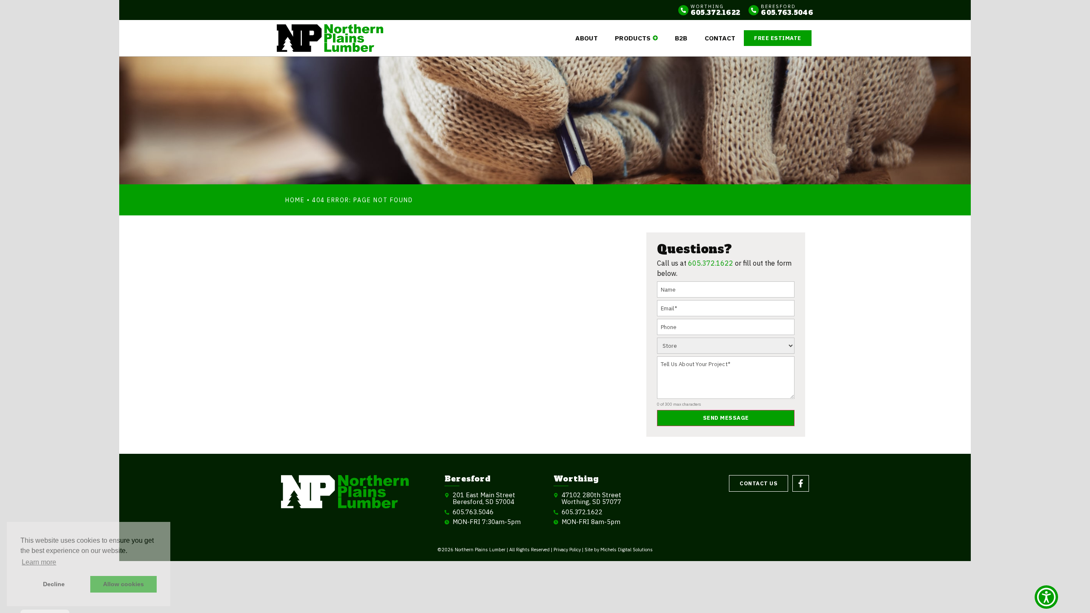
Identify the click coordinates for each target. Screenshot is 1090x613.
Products (633, 38)
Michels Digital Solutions (626, 550)
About (586, 38)
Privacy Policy (567, 550)
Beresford (778, 6)
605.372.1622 (710, 263)
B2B (681, 38)
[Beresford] (754, 10)
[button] (1046, 597)
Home (295, 200)
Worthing (707, 6)
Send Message (726, 417)
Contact (720, 38)
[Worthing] (683, 10)
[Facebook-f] (800, 483)
